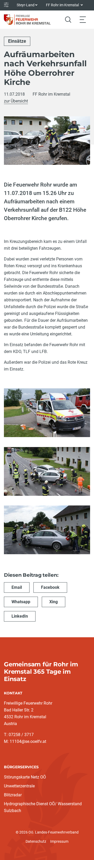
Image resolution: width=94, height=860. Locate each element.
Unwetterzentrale (19, 785)
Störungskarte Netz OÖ (25, 777)
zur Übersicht (16, 101)
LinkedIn (19, 616)
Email (16, 587)
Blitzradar (13, 794)
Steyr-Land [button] (25, 5)
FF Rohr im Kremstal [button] (63, 5)
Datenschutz (36, 841)
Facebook (50, 587)
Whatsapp (20, 601)
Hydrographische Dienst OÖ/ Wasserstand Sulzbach (43, 807)
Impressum (59, 841)
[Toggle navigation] (82, 19)
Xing (53, 601)
